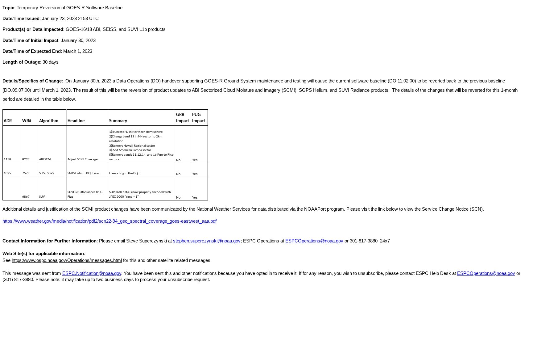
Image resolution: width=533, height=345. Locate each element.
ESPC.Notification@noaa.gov (91, 273)
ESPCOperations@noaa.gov (314, 240)
